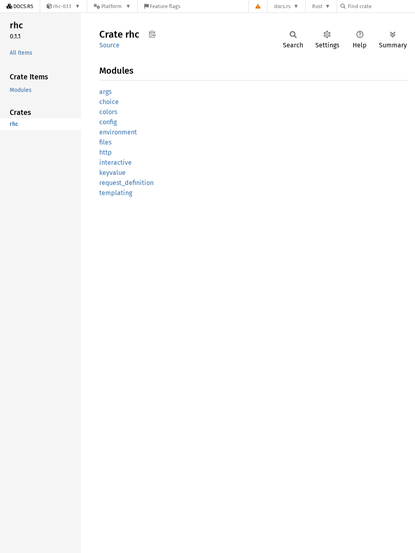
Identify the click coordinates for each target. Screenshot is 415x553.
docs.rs (282, 6)
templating (115, 193)
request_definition (126, 183)
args (105, 92)
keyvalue (112, 173)
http (105, 152)
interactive (115, 162)
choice (109, 102)
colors (108, 112)
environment (118, 132)
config (108, 122)
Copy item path (152, 34)
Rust (317, 6)
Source (109, 45)
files (105, 142)
